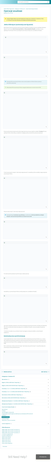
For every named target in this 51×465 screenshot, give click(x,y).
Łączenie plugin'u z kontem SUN (8, 412)
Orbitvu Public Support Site (9, 8)
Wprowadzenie (5, 379)
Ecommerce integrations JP (7, 435)
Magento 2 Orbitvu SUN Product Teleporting (11, 382)
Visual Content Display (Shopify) (32, 8)
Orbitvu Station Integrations (7, 443)
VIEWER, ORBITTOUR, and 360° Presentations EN (11, 431)
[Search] (48, 2)
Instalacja (3, 410)
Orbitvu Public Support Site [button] (6, 1)
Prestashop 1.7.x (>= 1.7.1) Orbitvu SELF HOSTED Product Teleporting (16, 391)
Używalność (4, 415)
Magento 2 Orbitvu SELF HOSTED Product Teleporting (13, 385)
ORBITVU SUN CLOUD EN (6, 437)
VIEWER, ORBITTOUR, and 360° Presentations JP (11, 432)
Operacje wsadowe (13, 11)
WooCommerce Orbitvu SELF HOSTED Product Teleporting (14, 397)
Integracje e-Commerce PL (20, 8)
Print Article (5, 446)
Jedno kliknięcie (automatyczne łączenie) (18, 24)
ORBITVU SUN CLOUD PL (6, 438)
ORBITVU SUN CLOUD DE (6, 441)
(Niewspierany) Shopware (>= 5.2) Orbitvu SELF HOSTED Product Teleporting (17, 404)
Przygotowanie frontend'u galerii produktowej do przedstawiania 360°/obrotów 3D (17, 413)
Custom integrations (6, 423)
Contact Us (43, 457)
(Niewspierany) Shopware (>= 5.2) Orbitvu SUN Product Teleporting (15, 401)
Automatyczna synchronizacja (14, 336)
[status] (25, 19)
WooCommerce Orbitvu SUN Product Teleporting (12, 394)
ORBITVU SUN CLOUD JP (6, 440)
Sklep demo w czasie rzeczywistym (8, 420)
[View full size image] (25, 45)
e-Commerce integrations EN (7, 434)
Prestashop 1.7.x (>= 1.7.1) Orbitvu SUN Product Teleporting (14, 388)
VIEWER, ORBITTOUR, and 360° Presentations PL (11, 429)
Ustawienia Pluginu (5, 418)
